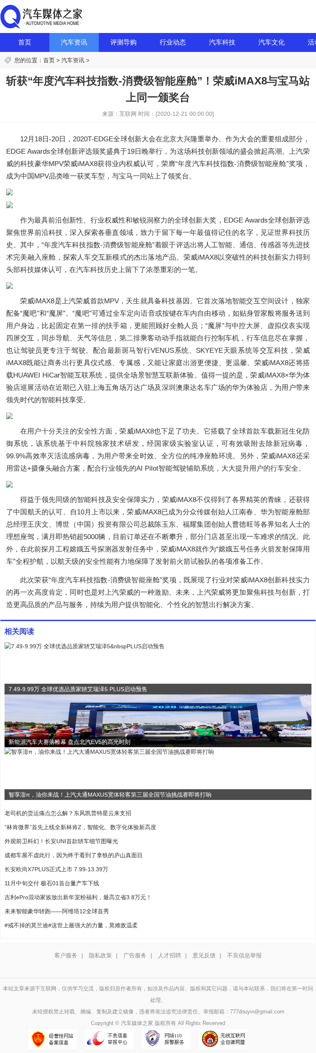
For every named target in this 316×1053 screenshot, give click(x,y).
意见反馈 (204, 955)
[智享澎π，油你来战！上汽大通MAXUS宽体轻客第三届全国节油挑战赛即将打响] (109, 751)
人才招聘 (169, 955)
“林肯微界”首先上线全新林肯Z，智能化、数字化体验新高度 (80, 827)
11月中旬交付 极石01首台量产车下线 (52, 883)
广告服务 (134, 955)
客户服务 (65, 955)
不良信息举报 (244, 955)
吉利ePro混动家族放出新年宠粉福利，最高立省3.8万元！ (78, 897)
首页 (24, 42)
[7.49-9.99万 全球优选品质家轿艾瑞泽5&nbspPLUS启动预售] (85, 646)
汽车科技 (222, 42)
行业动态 (173, 42)
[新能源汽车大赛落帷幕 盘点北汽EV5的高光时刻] (158, 720)
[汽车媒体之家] (41, 16)
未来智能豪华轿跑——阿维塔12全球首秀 (57, 911)
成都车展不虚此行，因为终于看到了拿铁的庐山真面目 (74, 855)
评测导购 (123, 42)
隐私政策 (100, 955)
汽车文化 (271, 42)
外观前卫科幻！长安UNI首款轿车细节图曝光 (61, 841)
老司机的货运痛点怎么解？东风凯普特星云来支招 (68, 813)
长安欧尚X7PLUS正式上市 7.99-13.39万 (56, 869)
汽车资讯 (74, 42)
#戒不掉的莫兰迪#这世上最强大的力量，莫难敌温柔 (71, 925)
